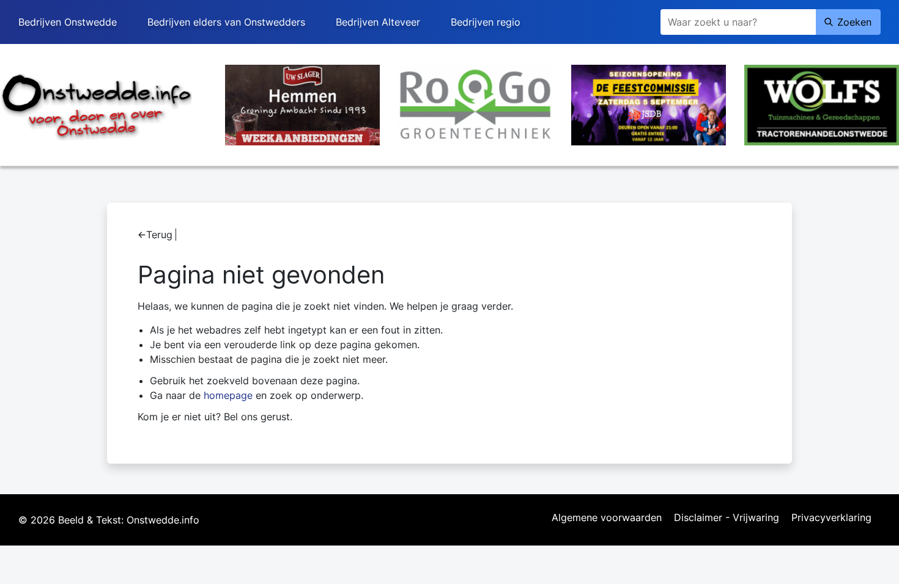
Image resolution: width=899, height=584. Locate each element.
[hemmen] (302, 104)
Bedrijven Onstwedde (67, 22)
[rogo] (475, 104)
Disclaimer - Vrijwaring (726, 518)
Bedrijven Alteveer (378, 22)
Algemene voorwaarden (607, 518)
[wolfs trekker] (821, 104)
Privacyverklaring (831, 518)
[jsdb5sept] (648, 104)
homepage (228, 395)
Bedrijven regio (485, 22)
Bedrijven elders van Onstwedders (226, 22)
